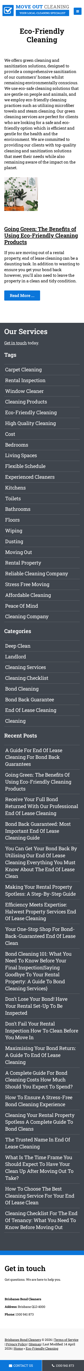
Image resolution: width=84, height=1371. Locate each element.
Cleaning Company (27, 616)
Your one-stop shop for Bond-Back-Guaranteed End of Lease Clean (40, 936)
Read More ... (22, 295)
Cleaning (15, 721)
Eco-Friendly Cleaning (31, 412)
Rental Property (23, 562)
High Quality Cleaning (30, 423)
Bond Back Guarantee (29, 699)
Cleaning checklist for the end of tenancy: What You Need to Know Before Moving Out (41, 1220)
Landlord (15, 656)
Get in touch (15, 343)
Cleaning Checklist (26, 678)
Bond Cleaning (22, 688)
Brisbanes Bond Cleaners (23, 1340)
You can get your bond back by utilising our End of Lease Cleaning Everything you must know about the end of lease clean (41, 862)
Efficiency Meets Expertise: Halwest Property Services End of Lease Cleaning (40, 911)
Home (18, 1348)
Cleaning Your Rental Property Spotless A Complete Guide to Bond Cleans (40, 1122)
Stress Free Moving (27, 584)
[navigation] (78, 11)
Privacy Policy (16, 1344)
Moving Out (18, 552)
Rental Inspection (25, 380)
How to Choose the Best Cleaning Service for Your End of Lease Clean (39, 1195)
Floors (12, 519)
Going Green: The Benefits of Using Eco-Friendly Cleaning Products (41, 235)
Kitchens (15, 487)
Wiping (13, 530)
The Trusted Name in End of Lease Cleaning (37, 1143)
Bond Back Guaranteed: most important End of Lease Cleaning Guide (38, 831)
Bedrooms (16, 444)
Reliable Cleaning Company (36, 573)
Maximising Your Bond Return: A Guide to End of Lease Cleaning (40, 1055)
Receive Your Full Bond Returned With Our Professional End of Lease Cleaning (41, 806)
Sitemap (35, 1344)
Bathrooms (17, 509)
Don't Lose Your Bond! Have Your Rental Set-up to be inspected (36, 1006)
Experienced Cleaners (30, 477)
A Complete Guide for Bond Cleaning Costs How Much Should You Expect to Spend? (39, 1080)
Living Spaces (21, 455)
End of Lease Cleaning (30, 710)
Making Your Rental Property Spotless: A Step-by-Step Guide (40, 890)
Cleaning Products (26, 401)
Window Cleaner (24, 391)
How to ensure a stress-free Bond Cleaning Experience (38, 1100)
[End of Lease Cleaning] (35, 14)
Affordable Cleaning (28, 595)
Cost (10, 434)
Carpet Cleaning (23, 369)
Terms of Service (66, 1340)
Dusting (14, 541)
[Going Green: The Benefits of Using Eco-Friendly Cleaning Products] (21, 209)
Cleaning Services (25, 667)
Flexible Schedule (25, 466)
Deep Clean (17, 645)
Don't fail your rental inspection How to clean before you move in (41, 1030)
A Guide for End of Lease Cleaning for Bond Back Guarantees (33, 757)
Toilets (13, 498)
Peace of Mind (21, 605)
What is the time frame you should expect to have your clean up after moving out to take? (39, 1167)
